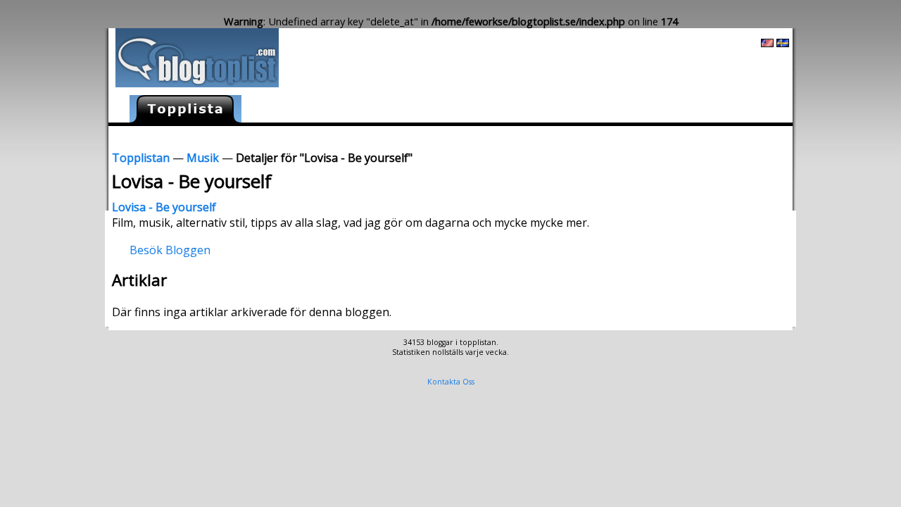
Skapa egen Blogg (746, 137)
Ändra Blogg (565, 137)
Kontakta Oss (450, 382)
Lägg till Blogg (487, 137)
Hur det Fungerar (649, 137)
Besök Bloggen (170, 249)
